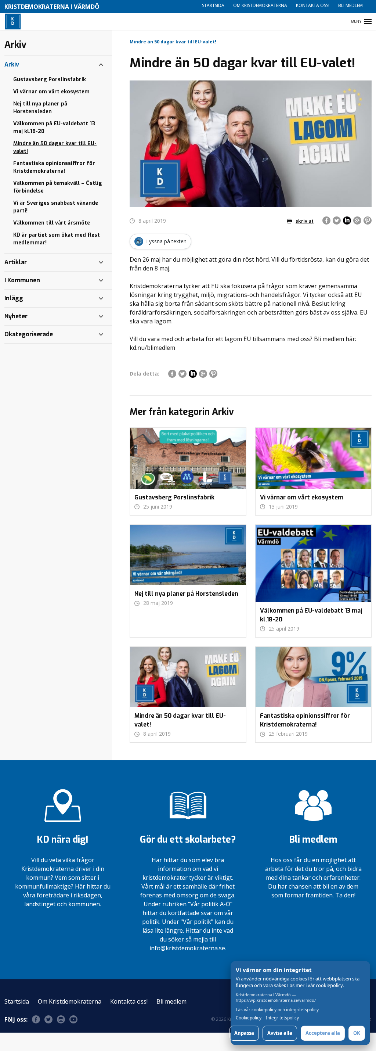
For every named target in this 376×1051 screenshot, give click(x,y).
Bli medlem (350, 5)
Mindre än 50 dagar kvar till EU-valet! (55, 147)
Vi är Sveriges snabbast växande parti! (55, 207)
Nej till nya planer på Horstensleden (40, 107)
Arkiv (11, 64)
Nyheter (16, 316)
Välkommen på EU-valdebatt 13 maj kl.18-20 (54, 127)
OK (356, 1033)
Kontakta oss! (312, 5)
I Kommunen (22, 280)
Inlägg (13, 298)
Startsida (213, 5)
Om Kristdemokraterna (260, 5)
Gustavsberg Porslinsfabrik (49, 79)
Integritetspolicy (282, 1018)
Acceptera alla (323, 1033)
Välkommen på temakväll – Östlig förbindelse (57, 187)
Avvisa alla (279, 1033)
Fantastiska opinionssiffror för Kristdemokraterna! (54, 167)
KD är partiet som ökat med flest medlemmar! (56, 239)
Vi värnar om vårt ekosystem (51, 91)
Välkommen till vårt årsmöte (51, 222)
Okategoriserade (28, 334)
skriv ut (305, 221)
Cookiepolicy (248, 1018)
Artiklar (15, 262)
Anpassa (244, 1033)
